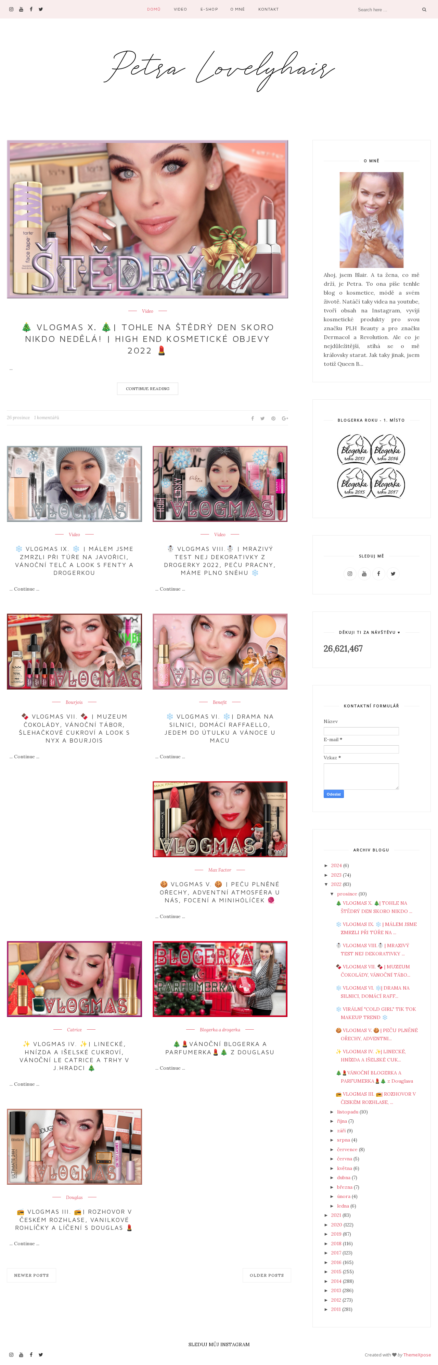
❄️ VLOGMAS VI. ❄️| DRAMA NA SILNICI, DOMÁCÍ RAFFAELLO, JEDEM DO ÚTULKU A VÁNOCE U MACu (220, 728)
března (345, 1187)
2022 (337, 884)
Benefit (220, 702)
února (344, 1196)
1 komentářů (46, 418)
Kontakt (268, 9)
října (342, 1121)
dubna (344, 1177)
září (342, 1131)
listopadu (348, 1112)
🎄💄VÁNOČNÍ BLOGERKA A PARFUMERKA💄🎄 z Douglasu (220, 1047)
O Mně (237, 9)
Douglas (74, 1197)
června (345, 1159)
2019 (337, 1234)
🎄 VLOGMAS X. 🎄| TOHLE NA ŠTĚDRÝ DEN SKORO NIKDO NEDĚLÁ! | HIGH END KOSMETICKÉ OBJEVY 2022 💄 (147, 338)
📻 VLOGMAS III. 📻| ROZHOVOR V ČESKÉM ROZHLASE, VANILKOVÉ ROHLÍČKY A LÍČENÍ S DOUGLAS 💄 (74, 1219)
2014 (337, 1281)
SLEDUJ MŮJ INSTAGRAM (219, 1344)
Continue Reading (147, 388)
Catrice (74, 1030)
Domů (153, 9)
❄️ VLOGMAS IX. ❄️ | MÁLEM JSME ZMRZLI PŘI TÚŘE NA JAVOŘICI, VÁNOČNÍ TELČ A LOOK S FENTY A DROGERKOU (74, 560)
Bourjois (74, 702)
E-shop (209, 9)
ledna (343, 1206)
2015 (337, 1272)
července (348, 1149)
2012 (337, 1300)
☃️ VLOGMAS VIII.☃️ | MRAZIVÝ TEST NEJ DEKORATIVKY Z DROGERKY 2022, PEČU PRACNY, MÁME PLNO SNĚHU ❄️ (220, 560)
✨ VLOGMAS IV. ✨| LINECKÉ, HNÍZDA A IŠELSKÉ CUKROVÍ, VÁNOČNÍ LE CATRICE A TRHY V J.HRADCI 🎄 (74, 1055)
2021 (337, 1215)
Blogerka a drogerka (220, 1030)
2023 (337, 875)
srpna (344, 1140)
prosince (348, 894)
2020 (337, 1225)
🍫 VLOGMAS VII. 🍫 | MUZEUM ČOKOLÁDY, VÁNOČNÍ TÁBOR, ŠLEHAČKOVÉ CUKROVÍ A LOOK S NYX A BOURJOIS (74, 728)
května (345, 1168)
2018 (337, 1243)
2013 (337, 1290)
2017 (337, 1253)
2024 (337, 865)
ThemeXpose (417, 1355)
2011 (336, 1309)
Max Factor (219, 870)
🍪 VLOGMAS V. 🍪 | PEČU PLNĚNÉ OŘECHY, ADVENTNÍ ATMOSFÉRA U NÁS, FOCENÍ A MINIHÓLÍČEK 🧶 (220, 892)
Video (180, 9)
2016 (337, 1262)
